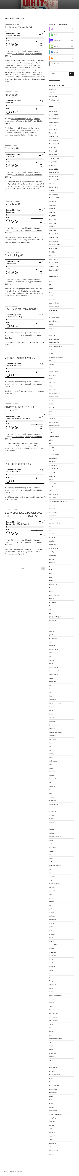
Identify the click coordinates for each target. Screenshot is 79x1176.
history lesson (53, 667)
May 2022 (52, 165)
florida (51, 580)
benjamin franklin (54, 371)
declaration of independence (58, 501)
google (51, 635)
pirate (51, 905)
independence (53, 689)
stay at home (53, 1046)
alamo (51, 324)
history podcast (54, 671)
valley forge (52, 1118)
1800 (51, 288)
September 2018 (54, 245)
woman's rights (53, 1150)
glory (50, 624)
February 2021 (53, 187)
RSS (6, 56)
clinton (51, 440)
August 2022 (53, 162)
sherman (52, 999)
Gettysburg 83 (12, 204)
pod (50, 909)
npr (50, 869)
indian (51, 692)
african (51, 314)
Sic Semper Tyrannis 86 (18, 27)
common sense (54, 454)
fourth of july (53, 584)
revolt (51, 963)
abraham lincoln (54, 303)
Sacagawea (53, 981)
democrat (52, 508)
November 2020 (54, 198)
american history (54, 339)
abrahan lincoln (54, 306)
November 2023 (54, 144)
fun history (52, 602)
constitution (53, 465)
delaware (52, 505)
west (50, 1139)
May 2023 (52, 147)
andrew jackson (54, 350)
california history (54, 425)
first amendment (54, 570)
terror (51, 1078)
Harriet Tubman (54, 649)
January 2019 (53, 237)
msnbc (51, 826)
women (51, 1154)
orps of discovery (54, 883)
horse (51, 678)
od (50, 873)
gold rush (52, 631)
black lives (52, 389)
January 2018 (53, 266)
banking (51, 364)
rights (51, 970)
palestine (52, 887)
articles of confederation (56, 357)
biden (51, 378)
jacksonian (52, 721)
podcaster (52, 916)
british (51, 404)
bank (50, 360)
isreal (51, 714)
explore (51, 559)
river (50, 974)
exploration (52, 555)
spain (51, 1028)
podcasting (52, 919)
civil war (51, 433)
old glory (51, 880)
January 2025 (53, 115)
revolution (52, 966)
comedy (51, 451)
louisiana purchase (55, 790)
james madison (54, 725)
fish (50, 573)
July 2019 (52, 227)
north (51, 862)
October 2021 (53, 176)
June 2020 (52, 212)
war (50, 1129)
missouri (51, 815)
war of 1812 (52, 1132)
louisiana (52, 786)
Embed (37, 51)
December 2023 (54, 140)
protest (51, 941)
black (51, 386)
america (51, 332)
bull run (51, 407)
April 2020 (52, 219)
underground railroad (55, 1114)
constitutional (53, 469)
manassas (52, 800)
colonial (51, 447)
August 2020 (53, 205)
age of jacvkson (54, 321)
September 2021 (54, 180)
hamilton (52, 645)
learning (51, 754)
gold (50, 627)
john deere (52, 739)
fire (50, 566)
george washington (55, 617)
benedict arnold (54, 368)
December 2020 (54, 194)
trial (50, 1100)
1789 (50, 285)
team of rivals (53, 1067)
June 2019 (52, 230)
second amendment (55, 995)
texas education (54, 1085)
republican (52, 952)
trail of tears (53, 1092)
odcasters (52, 876)
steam (51, 1049)
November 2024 (54, 122)
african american (54, 317)
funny (51, 606)
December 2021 (54, 172)
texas (51, 1082)
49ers (51, 296)
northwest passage (55, 865)
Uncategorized (53, 1110)
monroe (51, 822)
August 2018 (53, 248)
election (51, 541)
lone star (52, 775)
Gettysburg (52, 620)
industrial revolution (55, 703)
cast (50, 429)
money (51, 818)
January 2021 (53, 190)
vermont (52, 1121)
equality (51, 552)
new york (52, 851)
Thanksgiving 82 (13, 255)
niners (51, 858)
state (50, 1042)
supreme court (53, 1064)
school (51, 988)
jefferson (52, 728)
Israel (51, 710)
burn (50, 411)
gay (50, 609)
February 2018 (53, 263)
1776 (50, 281)
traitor (51, 1096)
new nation (52, 847)
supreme (52, 1060)
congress (52, 461)
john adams (52, 736)
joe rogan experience (55, 732)
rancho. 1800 (53, 945)
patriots (51, 898)
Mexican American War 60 (19, 357)
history (51, 663)
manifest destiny (54, 804)
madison (52, 797)
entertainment (53, 548)
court (51, 479)
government (53, 638)
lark (50, 743)
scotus (51, 992)
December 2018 (54, 241)
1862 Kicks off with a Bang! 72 (21, 308)
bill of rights (52, 382)
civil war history (54, 436)
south (51, 1024)
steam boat (52, 1053)
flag (50, 577)
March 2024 (53, 129)
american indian (54, 342)
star (50, 1035)
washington (52, 1136)
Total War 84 (11, 148)
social (51, 1010)
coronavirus (53, 472)
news (51, 855)
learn (50, 750)
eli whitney (52, 544)
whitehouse (52, 1143)
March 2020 (53, 223)
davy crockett (53, 494)
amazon (51, 328)
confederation (53, 458)
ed (50, 526)
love (50, 793)
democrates (53, 512)
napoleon (52, 829)
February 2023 (53, 154)
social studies (53, 1017)
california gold (53, 422)
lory (50, 782)
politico (51, 927)
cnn (50, 443)
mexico (51, 808)
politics (51, 930)
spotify (51, 1031)
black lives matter (54, 393)
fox (50, 588)
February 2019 (53, 234)
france (51, 591)
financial (52, 562)
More (10, 56)
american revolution (55, 346)
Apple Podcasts (18, 54)
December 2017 (54, 270)
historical (52, 660)
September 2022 (54, 158)
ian (50, 685)
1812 (50, 292)
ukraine (51, 1107)
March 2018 (53, 259)
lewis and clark (53, 761)
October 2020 (53, 201)
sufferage (52, 1056)
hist (50, 656)
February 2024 (53, 133)
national (51, 833)
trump (51, 1103)
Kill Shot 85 (11, 94)
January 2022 (53, 169)
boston (51, 400)
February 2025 (53, 111)
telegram (52, 1071)
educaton (52, 537)
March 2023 (53, 151)
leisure (51, 757)
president (52, 934)
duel (50, 519)
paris (50, 894)
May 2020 (52, 216)
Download (29, 51)
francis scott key (54, 595)
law (50, 746)
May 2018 (52, 252)
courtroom (52, 483)
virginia (51, 1125)
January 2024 (53, 136)
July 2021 (52, 183)
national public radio (55, 836)
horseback (52, 681)
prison (51, 937)
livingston (52, 772)
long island (52, 779)
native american (54, 844)
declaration (52, 498)
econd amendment (55, 523)
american (52, 335)
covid (51, 487)
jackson (51, 717)
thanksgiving (53, 1089)
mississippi (52, 811)
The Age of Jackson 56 (17, 463)
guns (50, 642)
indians (51, 696)
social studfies (53, 1013)
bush (50, 415)
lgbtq (50, 764)
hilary (51, 653)
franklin (51, 598)
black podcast (53, 397)
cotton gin (52, 476)
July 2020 (52, 208)
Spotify (27, 54)
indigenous (52, 699)
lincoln (51, 768)
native (51, 840)
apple (51, 353)
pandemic (52, 891)
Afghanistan (53, 310)
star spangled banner (55, 1038)
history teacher (53, 674)
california (52, 418)
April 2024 (52, 126)
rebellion (51, 948)
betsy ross (52, 375)
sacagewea (52, 984)
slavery (51, 1002)
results (51, 959)
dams (51, 490)
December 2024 (54, 118)
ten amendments (54, 1075)
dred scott (52, 516)
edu (50, 530)
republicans (52, 956)
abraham (52, 299)
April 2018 (52, 255)
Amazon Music (36, 54)
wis (50, 1147)
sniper (51, 1006)
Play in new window (18, 51)
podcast (51, 912)
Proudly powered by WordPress (13, 1171)
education (52, 534)
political (51, 923)
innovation (52, 707)
